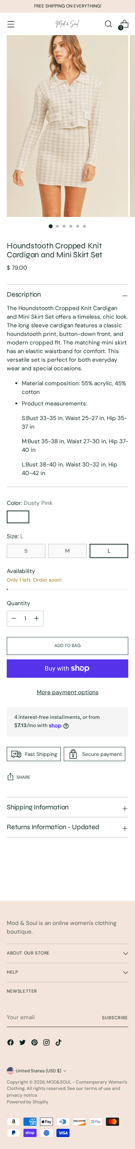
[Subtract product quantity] (36, 618)
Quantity (18, 603)
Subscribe (115, 1018)
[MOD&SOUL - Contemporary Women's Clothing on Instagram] (47, 1044)
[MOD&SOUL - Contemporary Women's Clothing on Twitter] (23, 1044)
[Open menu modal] (10, 24)
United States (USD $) (38, 1071)
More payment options (68, 692)
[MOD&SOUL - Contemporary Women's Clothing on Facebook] (11, 1044)
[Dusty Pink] (18, 517)
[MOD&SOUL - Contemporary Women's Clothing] (67, 24)
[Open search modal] (108, 24)
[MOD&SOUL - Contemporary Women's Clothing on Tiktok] (59, 1044)
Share (23, 777)
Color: (29, 503)
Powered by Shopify (27, 1102)
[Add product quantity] (14, 618)
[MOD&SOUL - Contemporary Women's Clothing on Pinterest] (35, 1044)
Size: (15, 536)
